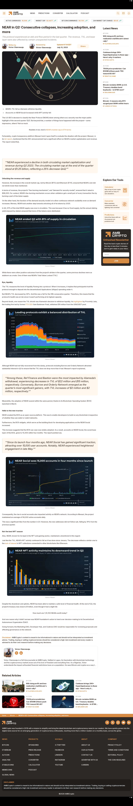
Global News (8, 775)
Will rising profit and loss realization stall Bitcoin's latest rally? (36, 685)
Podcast (85, 13)
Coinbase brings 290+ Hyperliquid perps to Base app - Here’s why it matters (86, 686)
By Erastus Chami (32, 707)
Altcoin (78, 681)
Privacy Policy (114, 745)
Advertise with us (89, 760)
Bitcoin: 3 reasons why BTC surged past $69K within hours (116, 102)
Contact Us (86, 755)
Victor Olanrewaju (16, 47)
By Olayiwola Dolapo (34, 691)
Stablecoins (8, 765)
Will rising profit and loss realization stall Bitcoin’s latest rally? (116, 38)
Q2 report (8, 139)
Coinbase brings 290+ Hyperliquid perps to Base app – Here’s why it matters (116, 54)
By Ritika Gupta (81, 691)
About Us (85, 745)
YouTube (59, 765)
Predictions (43, 13)
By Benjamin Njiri (82, 707)
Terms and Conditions (118, 750)
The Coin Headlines (116, 760)
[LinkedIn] (21, 653)
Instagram (60, 760)
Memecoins (7, 770)
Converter (58, 13)
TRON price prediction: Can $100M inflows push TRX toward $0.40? (36, 701)
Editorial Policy (115, 755)
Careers (85, 765)
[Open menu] (4, 13)
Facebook (59, 750)
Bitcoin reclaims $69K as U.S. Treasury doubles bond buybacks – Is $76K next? (86, 701)
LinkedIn (59, 755)
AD (130, 0)
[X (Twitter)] (16, 653)
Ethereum (6, 750)
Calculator (72, 13)
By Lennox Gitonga (110, 106)
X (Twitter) (60, 745)
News (32, 13)
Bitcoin (28, 681)
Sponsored (33, 745)
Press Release (34, 750)
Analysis (6, 760)
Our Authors (87, 750)
